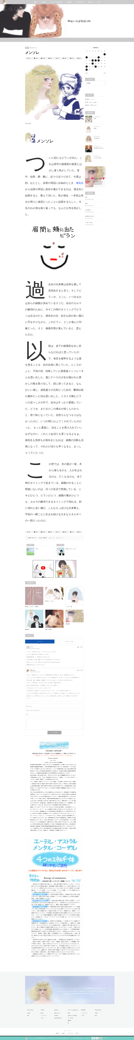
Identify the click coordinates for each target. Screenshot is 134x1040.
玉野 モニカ (34, 537)
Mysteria (44, 2)
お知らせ (90, 2)
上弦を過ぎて (97, 138)
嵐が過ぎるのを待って (99, 148)
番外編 (69, 1020)
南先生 (80, 183)
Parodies (56, 1015)
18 (92, 63)
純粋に (95, 128)
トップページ (44, 1015)
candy (95, 102)
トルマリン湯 (69, 606)
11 (92, 60)
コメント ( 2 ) (40, 641)
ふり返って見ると (98, 157)
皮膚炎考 (45, 537)
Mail (28, 1015)
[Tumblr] (67, 1030)
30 (86, 69)
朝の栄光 (87, 99)
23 (86, 66)
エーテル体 (70, 1018)
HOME (35, 2)
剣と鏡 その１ (88, 102)
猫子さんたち (57, 1013)
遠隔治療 (68, 623)
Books (42, 1013)
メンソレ (52, 537)
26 (95, 66)
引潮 (95, 118)
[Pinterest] (65, 1030)
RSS (69, 1030)
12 (95, 60)
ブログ (98, 2)
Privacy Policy (79, 2)
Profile (28, 1013)
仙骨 (27, 47)
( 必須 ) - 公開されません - (33, 710)
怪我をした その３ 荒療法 (31, 606)
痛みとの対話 (48, 629)
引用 (81, 647)
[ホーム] (25, 38)
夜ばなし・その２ (49, 601)
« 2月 (86, 73)
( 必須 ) (29, 706)
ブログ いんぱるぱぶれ (56, 2)
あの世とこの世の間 (72, 1015)
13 (98, 60)
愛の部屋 (69, 2)
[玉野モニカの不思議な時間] (69, 1003)
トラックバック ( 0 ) (69, 641)
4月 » (105, 73)
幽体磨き (27, 629)
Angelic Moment (57, 1018)
